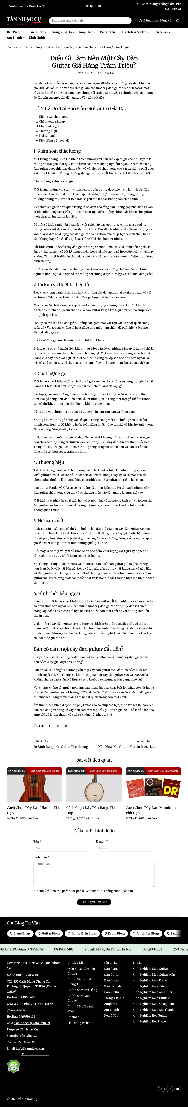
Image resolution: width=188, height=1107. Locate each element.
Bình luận (41, 857)
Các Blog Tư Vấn (23, 923)
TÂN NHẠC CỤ (28, 1099)
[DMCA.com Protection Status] (13, 1066)
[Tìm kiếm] (127, 20)
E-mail (102, 841)
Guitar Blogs (33, 47)
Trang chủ (14, 47)
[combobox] (90, 20)
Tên (37, 841)
